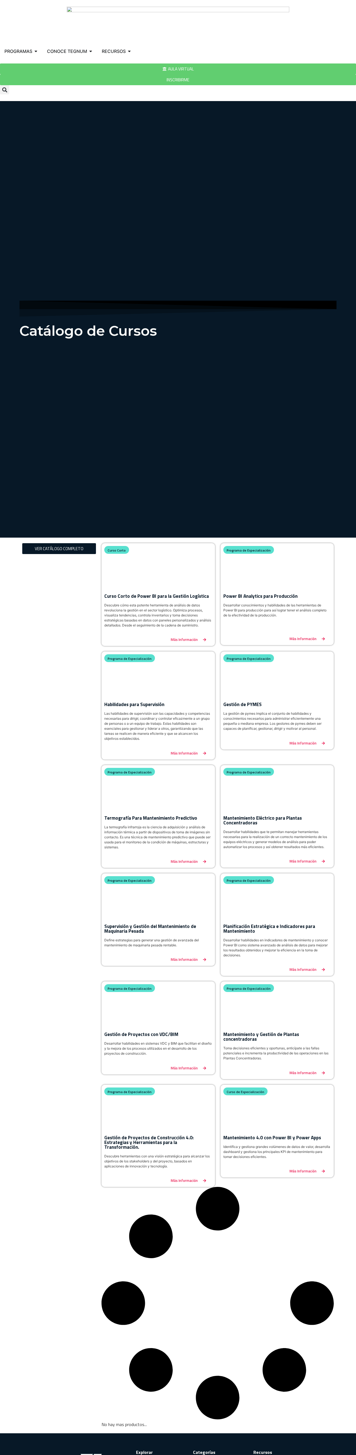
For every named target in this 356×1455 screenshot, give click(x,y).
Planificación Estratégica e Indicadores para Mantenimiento (269, 929)
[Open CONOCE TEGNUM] (90, 51)
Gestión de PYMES (242, 704)
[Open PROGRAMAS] (36, 51)
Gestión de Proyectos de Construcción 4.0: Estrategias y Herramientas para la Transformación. (149, 1142)
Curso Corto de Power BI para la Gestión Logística (156, 596)
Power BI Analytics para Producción (260, 596)
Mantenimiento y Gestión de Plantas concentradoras (261, 1037)
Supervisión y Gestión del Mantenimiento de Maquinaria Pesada (150, 929)
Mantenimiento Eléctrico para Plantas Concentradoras (262, 820)
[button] (4, 89)
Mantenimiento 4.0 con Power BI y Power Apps (272, 1137)
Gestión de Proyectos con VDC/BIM (141, 1034)
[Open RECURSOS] (129, 51)
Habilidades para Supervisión (134, 704)
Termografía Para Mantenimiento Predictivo (150, 818)
